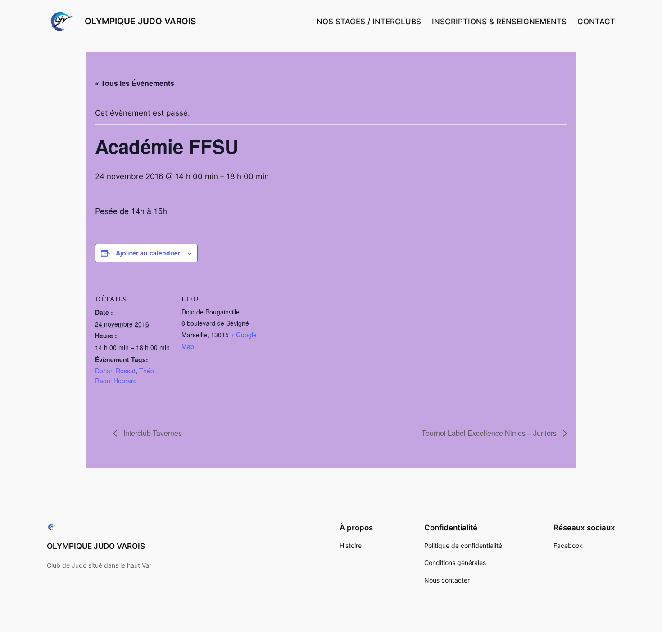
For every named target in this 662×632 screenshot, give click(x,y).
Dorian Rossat (115, 370)
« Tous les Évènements (134, 83)
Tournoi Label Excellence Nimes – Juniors (490, 433)
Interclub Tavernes (152, 433)
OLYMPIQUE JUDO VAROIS (140, 21)
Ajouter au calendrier (148, 252)
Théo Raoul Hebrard (124, 375)
